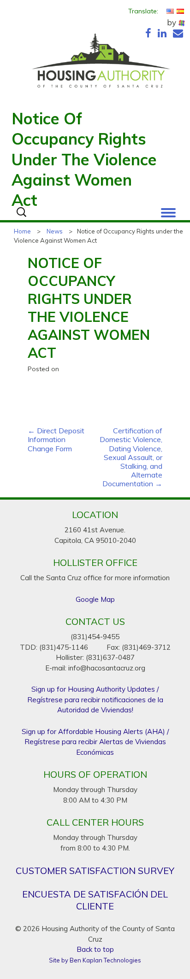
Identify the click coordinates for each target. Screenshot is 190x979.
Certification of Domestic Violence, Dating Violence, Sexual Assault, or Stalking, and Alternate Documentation (131, 457)
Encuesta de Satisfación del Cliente (95, 900)
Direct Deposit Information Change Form (56, 439)
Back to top (95, 949)
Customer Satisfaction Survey (95, 870)
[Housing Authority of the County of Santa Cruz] (101, 62)
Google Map (95, 599)
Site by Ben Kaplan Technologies (95, 960)
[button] (168, 210)
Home (22, 231)
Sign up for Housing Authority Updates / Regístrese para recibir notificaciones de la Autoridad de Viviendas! (95, 699)
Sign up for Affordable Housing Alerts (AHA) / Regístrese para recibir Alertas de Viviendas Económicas (95, 742)
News (55, 231)
